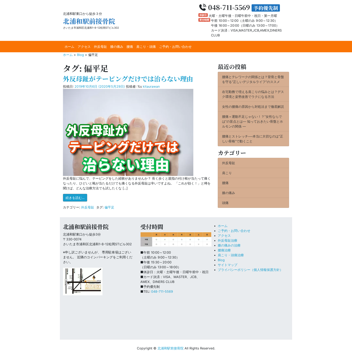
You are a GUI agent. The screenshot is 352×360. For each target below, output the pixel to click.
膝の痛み (116, 47)
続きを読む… (76, 197)
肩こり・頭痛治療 (231, 255)
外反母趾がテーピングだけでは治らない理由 (128, 78)
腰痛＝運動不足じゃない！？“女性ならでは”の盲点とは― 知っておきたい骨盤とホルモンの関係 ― (252, 121)
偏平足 (109, 207)
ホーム (69, 47)
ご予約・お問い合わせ (175, 47)
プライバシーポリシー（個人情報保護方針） (250, 270)
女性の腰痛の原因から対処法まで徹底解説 (253, 107)
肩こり (227, 173)
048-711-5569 (162, 291)
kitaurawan (151, 86)
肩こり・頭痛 (146, 47)
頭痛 (225, 203)
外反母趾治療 (227, 240)
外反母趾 (100, 47)
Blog (221, 260)
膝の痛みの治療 (229, 245)
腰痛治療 (224, 250)
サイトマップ (227, 265)
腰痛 (129, 47)
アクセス (84, 47)
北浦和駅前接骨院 (89, 21)
